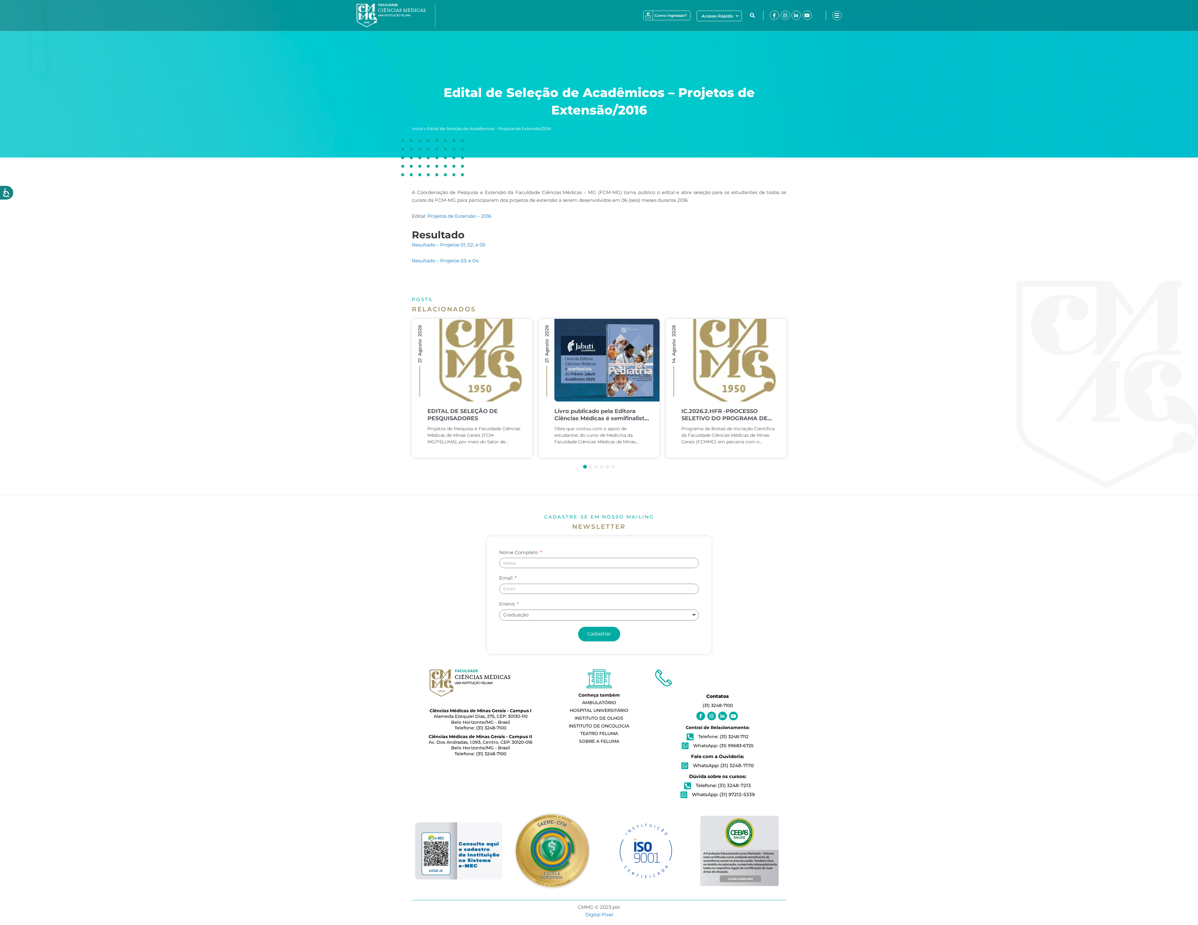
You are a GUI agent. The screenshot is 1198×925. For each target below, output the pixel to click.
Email (506, 578)
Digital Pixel (599, 915)
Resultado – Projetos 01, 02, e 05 (448, 245)
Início (417, 128)
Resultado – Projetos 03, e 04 (445, 261)
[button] (752, 15)
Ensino (507, 604)
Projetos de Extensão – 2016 (459, 216)
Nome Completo (519, 552)
